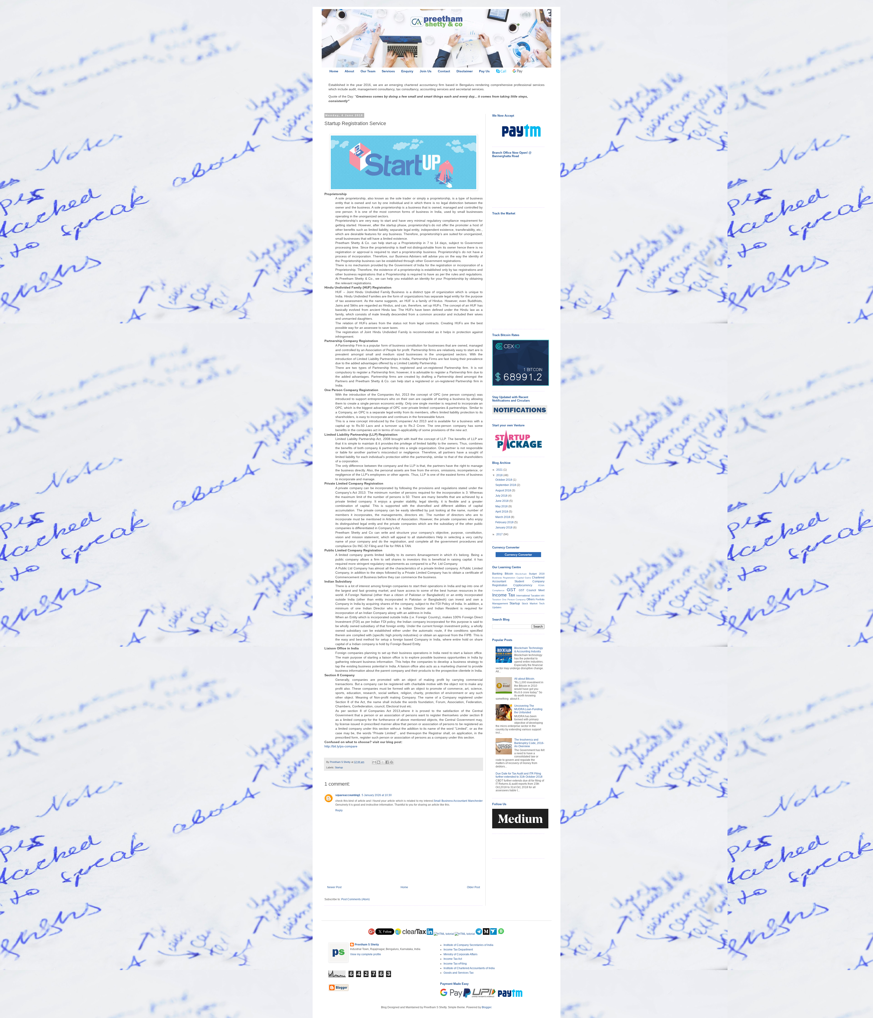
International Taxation (528, 595)
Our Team (368, 71)
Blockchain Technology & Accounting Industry (528, 649)
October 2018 (504, 479)
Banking (497, 573)
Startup (339, 767)
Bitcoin (509, 573)
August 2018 (503, 490)
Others (531, 599)
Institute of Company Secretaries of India (468, 945)
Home (333, 71)
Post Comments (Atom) (355, 899)
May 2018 (501, 506)
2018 (499, 475)
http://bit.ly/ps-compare (340, 746)
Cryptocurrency (522, 585)
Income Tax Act (453, 958)
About (349, 71)
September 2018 (506, 485)
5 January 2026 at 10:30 (377, 795)
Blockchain (521, 574)
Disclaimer (465, 71)
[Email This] (374, 762)
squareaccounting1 (347, 795)
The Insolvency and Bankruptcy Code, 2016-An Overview (529, 743)
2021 (499, 469)
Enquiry (407, 71)
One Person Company (514, 599)
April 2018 (502, 511)
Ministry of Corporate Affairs (460, 954)
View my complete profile (365, 954)
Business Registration (503, 577)
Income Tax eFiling (455, 963)
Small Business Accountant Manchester (458, 800)
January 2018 (504, 527)
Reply (339, 810)
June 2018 (502, 501)
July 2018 (501, 495)
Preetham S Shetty (367, 944)
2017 (499, 534)
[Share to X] (383, 762)
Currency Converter (518, 554)
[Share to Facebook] (387, 762)
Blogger (486, 1007)
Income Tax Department (458, 949)
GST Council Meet (532, 590)
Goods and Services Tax (459, 972)
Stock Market (529, 603)
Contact (444, 71)
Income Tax (503, 595)
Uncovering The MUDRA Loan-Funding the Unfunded (528, 709)
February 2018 (504, 522)
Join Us (425, 71)
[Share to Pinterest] (391, 762)
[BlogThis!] (378, 762)
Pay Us (484, 71)
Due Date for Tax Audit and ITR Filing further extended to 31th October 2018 (519, 775)
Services (388, 71)
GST (511, 589)
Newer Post (334, 887)
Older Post (473, 887)
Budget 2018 (536, 573)
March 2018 (503, 517)
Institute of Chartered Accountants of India (469, 968)
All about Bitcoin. (524, 678)
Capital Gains (524, 577)
